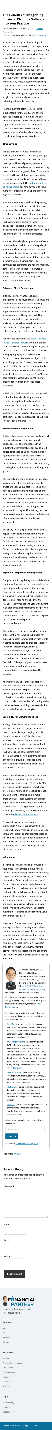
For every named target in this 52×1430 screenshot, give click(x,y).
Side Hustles (8, 1367)
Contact (6, 1342)
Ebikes (5, 1377)
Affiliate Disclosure (38, 35)
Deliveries (7, 1381)
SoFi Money (12, 1024)
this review (17, 1068)
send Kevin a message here (27, 1143)
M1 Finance (12, 1087)
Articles (6, 1386)
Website (8, 1256)
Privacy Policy (8, 1402)
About (5, 1328)
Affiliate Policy (8, 1412)
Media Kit (6, 1337)
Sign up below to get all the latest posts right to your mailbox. (24, 1121)
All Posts (6, 1358)
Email (7, 1240)
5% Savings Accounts (16, 1041)
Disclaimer (7, 1407)
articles (17, 1153)
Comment (10, 1186)
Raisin (22, 1048)
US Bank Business (15, 1072)
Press (5, 1332)
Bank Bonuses (9, 1372)
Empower (11, 1104)
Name (7, 1224)
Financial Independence (12, 1363)
